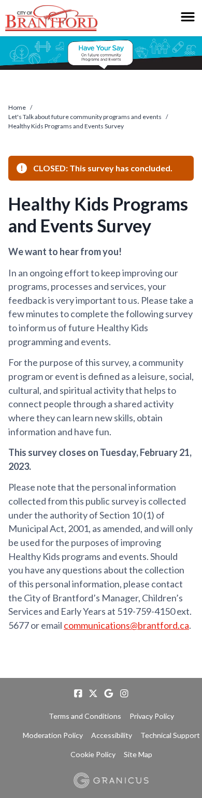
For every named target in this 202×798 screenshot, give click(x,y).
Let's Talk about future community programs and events (85, 117)
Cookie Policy (93, 754)
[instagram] (124, 693)
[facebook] (78, 693)
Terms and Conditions (85, 716)
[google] (109, 693)
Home (17, 107)
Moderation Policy (53, 735)
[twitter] (93, 693)
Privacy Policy (151, 716)
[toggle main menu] (188, 17)
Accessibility (111, 735)
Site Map (138, 754)
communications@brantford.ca (126, 625)
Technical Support (170, 735)
